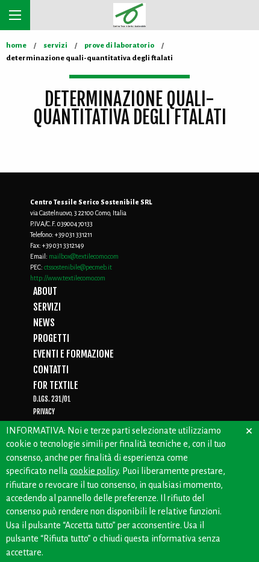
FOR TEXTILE (55, 385)
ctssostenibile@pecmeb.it (78, 267)
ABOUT (45, 291)
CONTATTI (51, 370)
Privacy (44, 412)
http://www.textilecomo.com (67, 278)
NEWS (44, 323)
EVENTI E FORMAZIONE (73, 354)
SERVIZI (47, 307)
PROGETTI (51, 338)
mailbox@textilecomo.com (84, 256)
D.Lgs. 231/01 (52, 399)
